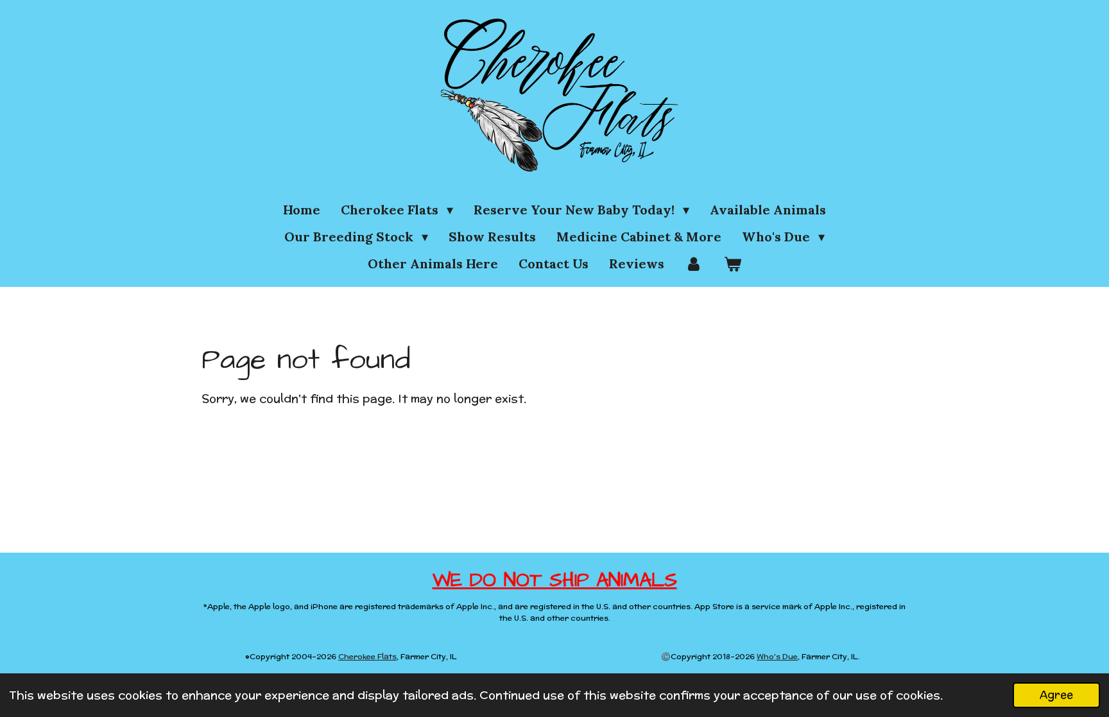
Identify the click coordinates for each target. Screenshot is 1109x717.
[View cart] (732, 263)
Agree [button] (1056, 694)
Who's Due (777, 656)
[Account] (694, 263)
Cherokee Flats (367, 656)
